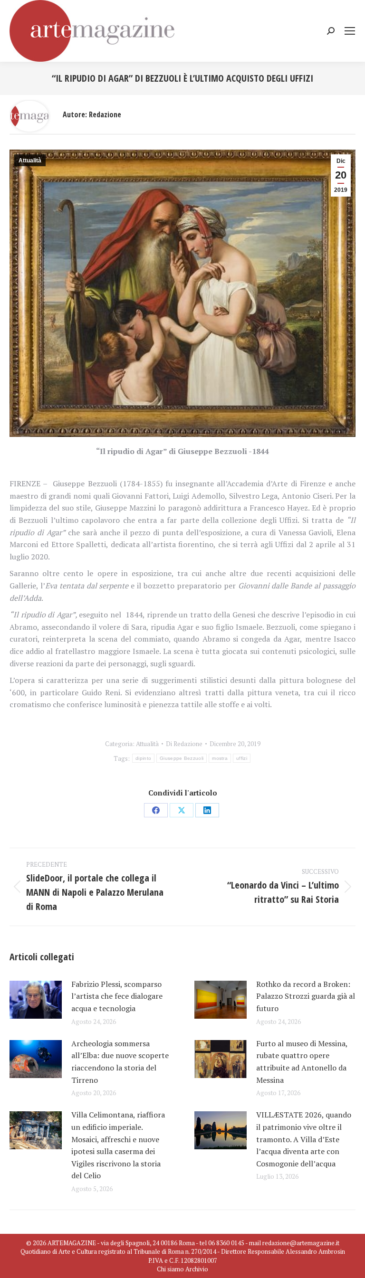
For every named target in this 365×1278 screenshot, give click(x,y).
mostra (220, 758)
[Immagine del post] (36, 1000)
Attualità (30, 160)
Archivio (196, 1269)
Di (184, 743)
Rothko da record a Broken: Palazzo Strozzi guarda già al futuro (305, 996)
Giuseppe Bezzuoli (181, 758)
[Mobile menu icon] (349, 31)
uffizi (241, 758)
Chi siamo (170, 1269)
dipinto (143, 758)
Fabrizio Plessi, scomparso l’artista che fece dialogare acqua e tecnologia (117, 996)
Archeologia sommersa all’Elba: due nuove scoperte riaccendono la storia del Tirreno (120, 1061)
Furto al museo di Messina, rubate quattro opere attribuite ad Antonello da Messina (301, 1061)
